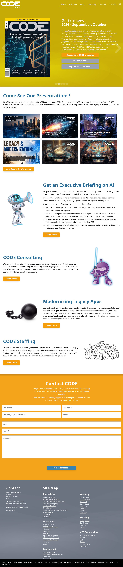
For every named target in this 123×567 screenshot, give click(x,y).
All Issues (46, 529)
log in (71, 397)
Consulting (91, 4)
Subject (6, 431)
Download (46, 557)
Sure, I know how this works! (97, 562)
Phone (65, 414)
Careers (82, 527)
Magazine (73, 4)
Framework (49, 549)
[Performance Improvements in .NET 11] (60, 138)
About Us (83, 525)
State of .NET (84, 506)
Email (5, 424)
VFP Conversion (89, 532)
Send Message (62, 468)
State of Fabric (84, 504)
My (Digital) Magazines (50, 536)
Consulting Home (49, 497)
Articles (82, 542)
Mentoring (83, 513)
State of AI (83, 502)
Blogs (82, 4)
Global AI (83, 508)
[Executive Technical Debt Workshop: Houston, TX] (21, 138)
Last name (67, 407)
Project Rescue (48, 512)
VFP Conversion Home (87, 535)
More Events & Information (18, 169)
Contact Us (46, 517)
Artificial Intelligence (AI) (51, 499)
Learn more (51, 234)
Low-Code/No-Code (49, 506)
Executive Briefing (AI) (50, 504)
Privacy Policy (10, 510)
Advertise (46, 542)
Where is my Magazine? (51, 538)
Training (112, 4)
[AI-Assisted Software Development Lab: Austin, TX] (98, 163)
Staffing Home (84, 521)
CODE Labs (46, 514)
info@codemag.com (19, 504)
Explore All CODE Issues (80, 66)
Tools (81, 540)
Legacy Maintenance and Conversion (55, 510)
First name (7, 407)
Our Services (84, 523)
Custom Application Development (54, 501)
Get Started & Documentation (53, 555)
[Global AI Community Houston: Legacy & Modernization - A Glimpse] (21, 163)
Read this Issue (80, 60)
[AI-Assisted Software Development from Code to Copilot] (98, 138)
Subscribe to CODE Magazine (80, 55)
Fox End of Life (85, 544)
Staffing (102, 4)
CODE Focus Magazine (50, 527)
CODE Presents (85, 500)
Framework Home (49, 552)
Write (45, 544)
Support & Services (49, 559)
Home (63, 4)
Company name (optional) (14, 414)
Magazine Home (48, 525)
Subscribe (46, 531)
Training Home (85, 497)
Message (6, 437)
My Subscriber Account (50, 540)
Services (82, 537)
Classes (82, 510)
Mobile (45, 533)
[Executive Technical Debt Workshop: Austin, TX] (60, 163)
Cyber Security (48, 508)
